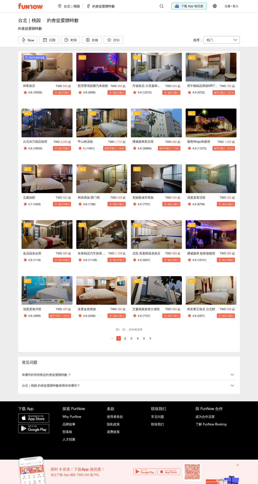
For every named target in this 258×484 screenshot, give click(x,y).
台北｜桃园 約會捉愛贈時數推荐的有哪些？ (51, 385)
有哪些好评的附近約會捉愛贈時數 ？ (46, 374)
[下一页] (150, 338)
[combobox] (222, 40)
